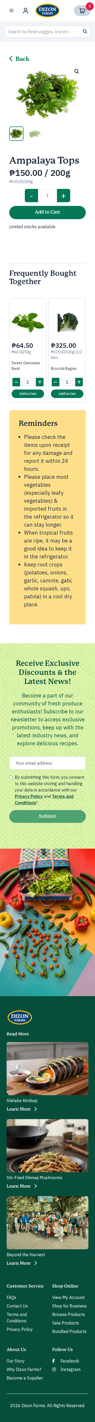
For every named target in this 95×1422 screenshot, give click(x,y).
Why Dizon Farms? (24, 1369)
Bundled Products (69, 1331)
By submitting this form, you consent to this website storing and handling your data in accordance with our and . (49, 790)
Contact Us (17, 1306)
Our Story (16, 1361)
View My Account (68, 1297)
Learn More (19, 1109)
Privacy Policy (29, 796)
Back (22, 58)
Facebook (69, 1361)
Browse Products (68, 1314)
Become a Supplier (25, 1378)
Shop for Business (69, 1306)
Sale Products (65, 1323)
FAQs (11, 1297)
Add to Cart (47, 212)
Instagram (70, 1369)
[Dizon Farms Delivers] (47, 10)
